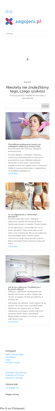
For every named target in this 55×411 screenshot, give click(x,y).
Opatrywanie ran (34, 291)
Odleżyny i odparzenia (17, 291)
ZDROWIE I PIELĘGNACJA (16, 372)
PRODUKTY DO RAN (14, 378)
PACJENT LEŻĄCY (13, 362)
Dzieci (27, 219)
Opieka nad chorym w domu (30, 221)
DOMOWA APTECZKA (15, 375)
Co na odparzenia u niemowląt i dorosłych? (23, 215)
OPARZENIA (10, 357)
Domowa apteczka (16, 148)
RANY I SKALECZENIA (15, 354)
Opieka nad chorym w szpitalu (20, 224)
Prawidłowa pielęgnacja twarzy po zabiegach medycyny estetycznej (24, 145)
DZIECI (8, 360)
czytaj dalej (13, 173)
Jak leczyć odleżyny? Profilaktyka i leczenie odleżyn (24, 288)
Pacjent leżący (40, 224)
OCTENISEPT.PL (12, 388)
